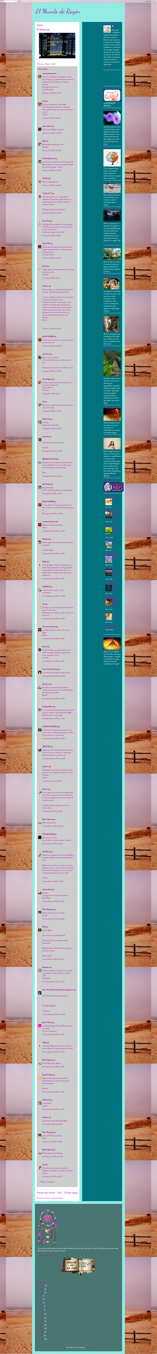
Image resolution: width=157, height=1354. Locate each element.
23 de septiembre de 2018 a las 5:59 (53, 758)
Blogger (88, 1347)
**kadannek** (46, 193)
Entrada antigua (71, 1192)
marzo (42, 1306)
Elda (43, 101)
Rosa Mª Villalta (47, 1074)
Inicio (59, 1192)
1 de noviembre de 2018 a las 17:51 (52, 881)
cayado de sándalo (110, 498)
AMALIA (45, 419)
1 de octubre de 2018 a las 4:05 (51, 781)
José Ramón (46, 484)
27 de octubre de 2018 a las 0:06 (52, 826)
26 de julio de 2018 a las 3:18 (51, 118)
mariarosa (45, 436)
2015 (42, 1321)
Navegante (45, 967)
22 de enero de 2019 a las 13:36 (52, 1141)
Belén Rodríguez (47, 909)
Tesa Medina (46, 851)
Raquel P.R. (46, 243)
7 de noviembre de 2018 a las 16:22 (53, 901)
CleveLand (45, 684)
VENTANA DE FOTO (49, 459)
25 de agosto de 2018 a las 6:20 (52, 476)
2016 (42, 1318)
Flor (43, 604)
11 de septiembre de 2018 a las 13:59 (53, 638)
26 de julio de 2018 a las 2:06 (51, 93)
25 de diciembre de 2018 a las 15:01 (53, 1109)
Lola (43, 1164)
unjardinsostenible (47, 73)
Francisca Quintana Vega (49, 669)
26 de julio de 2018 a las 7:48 (51, 150)
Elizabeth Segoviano (48, 158)
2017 (42, 1314)
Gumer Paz (45, 221)
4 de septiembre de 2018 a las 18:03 (53, 553)
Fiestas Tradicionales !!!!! (116, 587)
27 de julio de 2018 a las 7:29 (51, 258)
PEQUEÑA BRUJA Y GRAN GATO (116, 603)
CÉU (43, 927)
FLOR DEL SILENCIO (49, 726)
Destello (107, 612)
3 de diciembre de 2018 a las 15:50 (53, 959)
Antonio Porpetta (110, 625)
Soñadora (45, 539)
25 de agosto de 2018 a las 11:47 (52, 493)
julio (41, 1295)
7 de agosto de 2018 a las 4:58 (51, 411)
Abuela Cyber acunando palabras (110, 583)
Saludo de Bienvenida (115, 558)
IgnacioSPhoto (109, 568)
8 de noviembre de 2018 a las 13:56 (53, 919)
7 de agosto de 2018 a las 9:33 (51, 428)
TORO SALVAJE (48, 834)
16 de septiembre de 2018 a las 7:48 (53, 718)
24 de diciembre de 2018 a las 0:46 (53, 1066)
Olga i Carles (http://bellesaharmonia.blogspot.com (57, 989)
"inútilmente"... (116, 500)
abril (41, 1303)
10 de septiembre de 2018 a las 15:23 (53, 596)
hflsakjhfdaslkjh (109, 627)
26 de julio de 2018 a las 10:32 (51, 185)
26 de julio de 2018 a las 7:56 (51, 170)
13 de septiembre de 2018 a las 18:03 (53, 676)
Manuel (44, 646)
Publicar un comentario (47, 1182)
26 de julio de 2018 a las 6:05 (51, 133)
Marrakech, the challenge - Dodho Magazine (116, 573)
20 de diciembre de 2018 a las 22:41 (53, 981)
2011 (42, 1335)
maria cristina (46, 126)
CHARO (45, 178)
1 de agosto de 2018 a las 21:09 (51, 371)
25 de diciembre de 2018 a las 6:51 (53, 1092)
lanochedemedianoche (48, 521)
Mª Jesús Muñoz (47, 706)
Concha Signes (46, 379)
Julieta (44, 266)
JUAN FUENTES (47, 336)
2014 (42, 1325)
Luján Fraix (45, 354)
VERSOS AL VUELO (112, 511)
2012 (42, 1332)
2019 (42, 1289)
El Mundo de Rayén (58, 11)
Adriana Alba (46, 889)
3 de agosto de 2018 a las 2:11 (51, 393)
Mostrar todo (118, 632)
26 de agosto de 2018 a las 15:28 (52, 513)
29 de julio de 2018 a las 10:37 (51, 328)
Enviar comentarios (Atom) (54, 1198)
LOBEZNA (45, 586)
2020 (43, 1285)
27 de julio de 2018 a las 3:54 (51, 235)
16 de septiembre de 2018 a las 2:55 (53, 698)
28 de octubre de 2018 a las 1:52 (52, 843)
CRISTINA (46, 746)
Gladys (44, 561)
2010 (42, 1339)
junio (41, 1299)
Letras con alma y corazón (110, 526)
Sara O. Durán (47, 1022)
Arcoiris (45, 789)
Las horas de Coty (116, 543)
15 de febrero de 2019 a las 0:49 (52, 1156)
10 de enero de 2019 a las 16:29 (52, 1124)
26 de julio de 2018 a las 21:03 (51, 213)
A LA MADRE (115, 615)
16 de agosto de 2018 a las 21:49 (52, 451)
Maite (44, 141)
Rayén (116, 26)
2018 (42, 1292)
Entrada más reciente (46, 1192)
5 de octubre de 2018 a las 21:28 (52, 811)
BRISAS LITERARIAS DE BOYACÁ (115, 515)
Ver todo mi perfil (108, 67)
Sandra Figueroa (47, 819)
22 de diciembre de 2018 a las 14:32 (53, 1034)
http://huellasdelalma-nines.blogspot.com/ (112, 554)
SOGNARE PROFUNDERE (110, 597)
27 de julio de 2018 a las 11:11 (50, 278)
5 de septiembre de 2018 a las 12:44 (53, 578)
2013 (42, 1328)
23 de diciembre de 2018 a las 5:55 (53, 1052)
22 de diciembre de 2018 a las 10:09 (53, 1014)
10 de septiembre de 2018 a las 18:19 (53, 618)
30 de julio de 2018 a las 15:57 (51, 346)
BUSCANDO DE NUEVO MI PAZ (116, 531)
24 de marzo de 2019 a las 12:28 (52, 1176)
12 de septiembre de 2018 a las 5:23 (53, 661)
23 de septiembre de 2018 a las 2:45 (53, 738)
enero (42, 1310)
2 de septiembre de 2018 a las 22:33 (53, 531)
